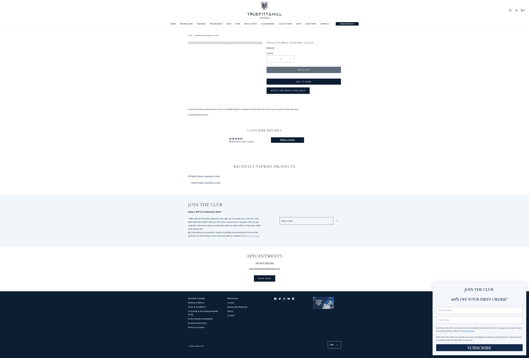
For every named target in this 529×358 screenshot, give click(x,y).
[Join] (337, 221)
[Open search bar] (510, 10)
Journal (230, 302)
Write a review (287, 140)
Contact (325, 24)
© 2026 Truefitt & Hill (196, 346)
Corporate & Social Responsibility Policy (203, 313)
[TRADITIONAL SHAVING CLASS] (204, 176)
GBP (332, 344)
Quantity (270, 53)
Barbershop (232, 298)
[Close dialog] (522, 286)
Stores (230, 311)
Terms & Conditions (197, 306)
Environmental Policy (197, 323)
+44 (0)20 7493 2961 (264, 263)
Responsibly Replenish (237, 306)
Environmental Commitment (200, 318)
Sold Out (304, 69)
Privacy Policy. (469, 330)
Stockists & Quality (196, 298)
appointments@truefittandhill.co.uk (264, 268)
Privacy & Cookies (196, 327)
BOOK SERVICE (347, 24)
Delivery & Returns (196, 302)
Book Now (264, 278)
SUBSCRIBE (479, 348)
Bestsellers (186, 24)
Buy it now (304, 81)
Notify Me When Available (288, 90)
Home (173, 24)
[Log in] (516, 10)
